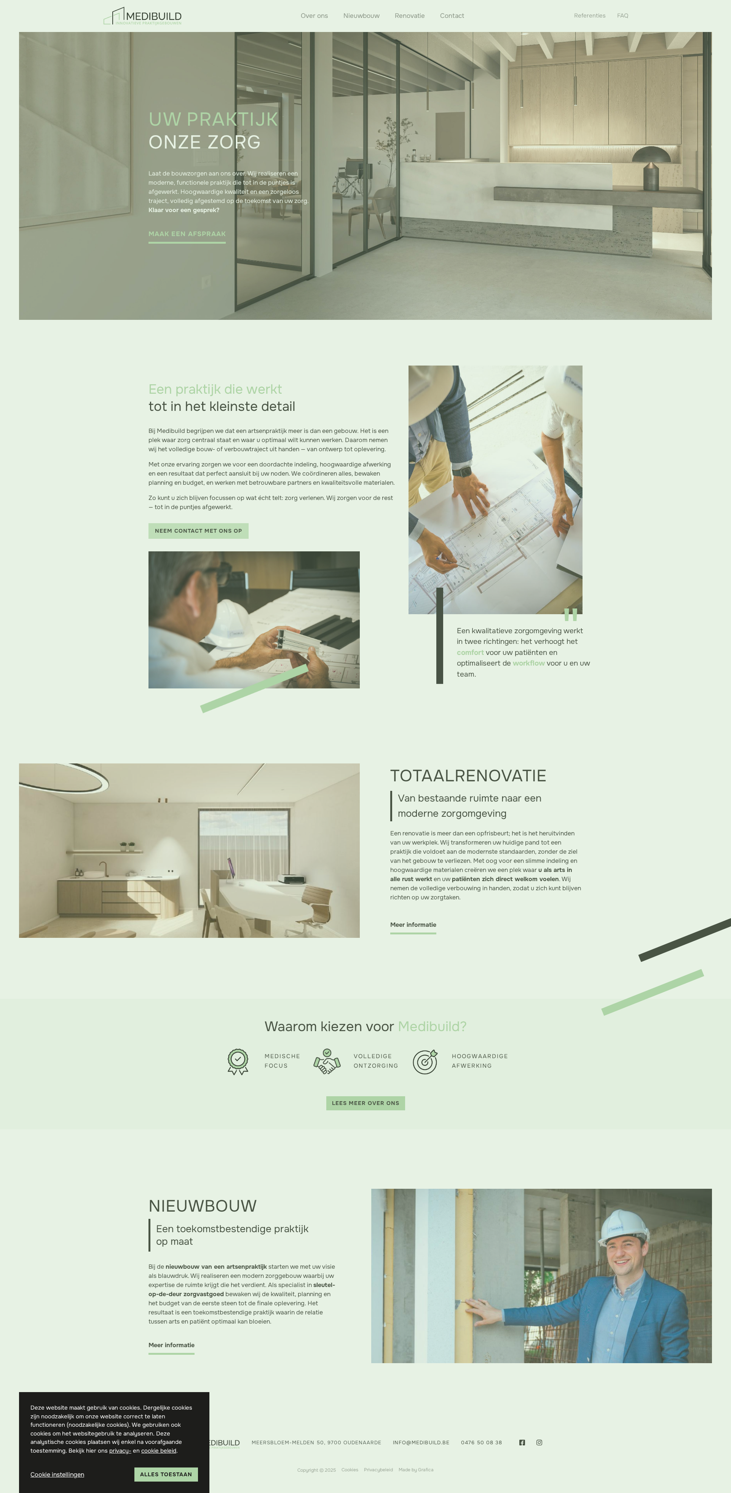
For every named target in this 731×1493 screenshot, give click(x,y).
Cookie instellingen (57, 1475)
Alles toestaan (166, 1474)
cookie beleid (158, 1451)
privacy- (120, 1451)
